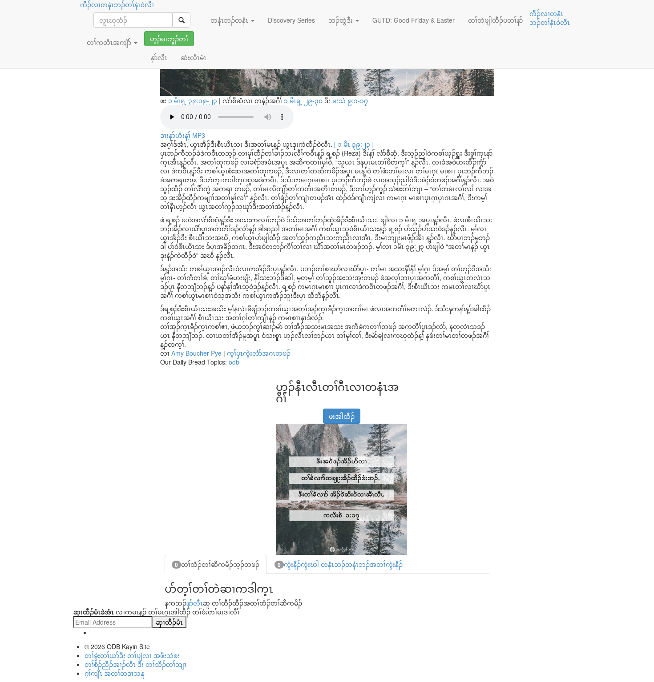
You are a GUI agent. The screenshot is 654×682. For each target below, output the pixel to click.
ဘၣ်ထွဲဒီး (341, 20)
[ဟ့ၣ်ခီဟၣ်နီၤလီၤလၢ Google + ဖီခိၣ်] (293, 412)
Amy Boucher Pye (196, 353)
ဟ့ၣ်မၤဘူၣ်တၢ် (169, 38)
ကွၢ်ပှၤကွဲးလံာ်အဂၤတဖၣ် (259, 353)
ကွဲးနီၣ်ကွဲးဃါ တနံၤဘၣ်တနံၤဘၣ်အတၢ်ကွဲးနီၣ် (340, 564)
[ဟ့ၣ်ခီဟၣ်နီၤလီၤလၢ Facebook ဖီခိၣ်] (281, 412)
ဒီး (326, 100)
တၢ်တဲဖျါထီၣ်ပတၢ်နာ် (495, 20)
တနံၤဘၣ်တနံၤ (230, 20)
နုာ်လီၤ (194, 602)
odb (234, 361)
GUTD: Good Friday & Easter (413, 20)
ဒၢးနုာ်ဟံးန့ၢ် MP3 (182, 135)
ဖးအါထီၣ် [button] (342, 416)
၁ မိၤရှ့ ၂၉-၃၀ (304, 100)
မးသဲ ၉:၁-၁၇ (350, 100)
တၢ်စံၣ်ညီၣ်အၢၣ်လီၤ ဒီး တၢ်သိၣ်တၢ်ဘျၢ (135, 664)
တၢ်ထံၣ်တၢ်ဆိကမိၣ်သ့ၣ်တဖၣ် (217, 564)
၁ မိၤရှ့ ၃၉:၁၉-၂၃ (193, 100)
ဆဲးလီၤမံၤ (193, 57)
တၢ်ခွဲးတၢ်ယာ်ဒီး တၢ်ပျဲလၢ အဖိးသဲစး (132, 655)
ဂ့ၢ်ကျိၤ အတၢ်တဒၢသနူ (115, 673)
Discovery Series (291, 20)
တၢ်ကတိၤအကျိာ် (110, 42)
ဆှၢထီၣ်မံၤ (169, 622)
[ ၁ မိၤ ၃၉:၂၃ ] (354, 144)
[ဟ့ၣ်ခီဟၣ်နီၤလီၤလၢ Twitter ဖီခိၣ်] (304, 412)
